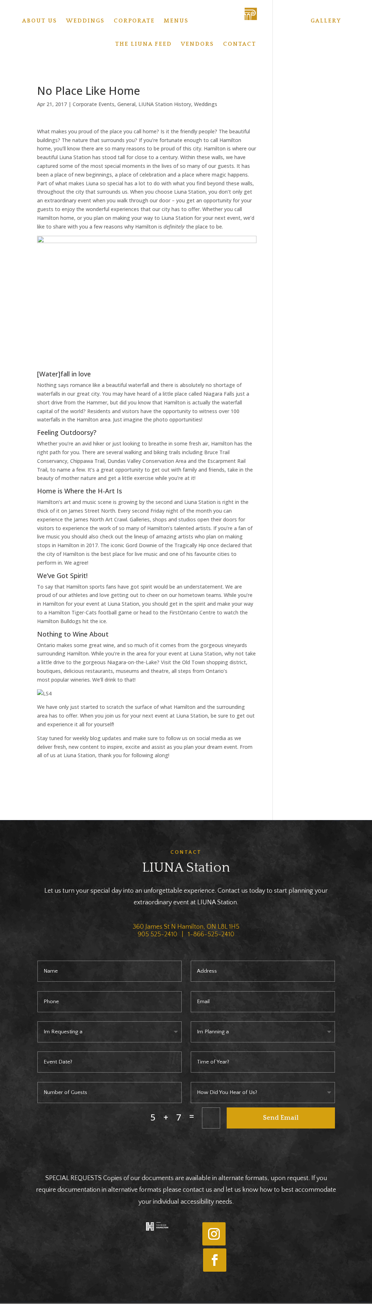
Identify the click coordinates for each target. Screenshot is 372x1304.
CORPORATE (134, 21)
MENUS (176, 21)
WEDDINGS (85, 21)
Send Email (281, 1118)
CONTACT (239, 44)
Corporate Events (93, 104)
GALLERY (326, 21)
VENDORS (197, 44)
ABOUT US (39, 21)
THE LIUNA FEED (143, 44)
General (126, 104)
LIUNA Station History (164, 104)
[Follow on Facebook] (214, 1260)
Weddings (205, 104)
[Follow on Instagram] (214, 1234)
